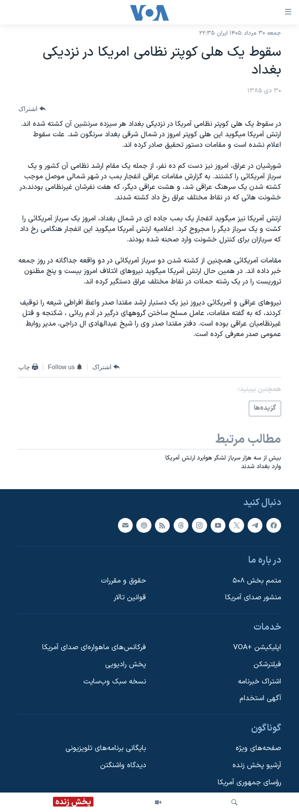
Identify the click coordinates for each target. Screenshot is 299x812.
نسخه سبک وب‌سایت (114, 681)
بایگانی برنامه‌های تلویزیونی (105, 748)
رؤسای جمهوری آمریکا (249, 782)
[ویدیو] (158, 802)
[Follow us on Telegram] (255, 525)
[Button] (32, 109)
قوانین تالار (130, 597)
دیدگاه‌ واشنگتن (123, 765)
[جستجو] (234, 802)
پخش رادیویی (125, 664)
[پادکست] (143, 525)
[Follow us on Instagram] (199, 525)
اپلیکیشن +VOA (257, 647)
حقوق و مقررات (123, 580)
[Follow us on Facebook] (273, 525)
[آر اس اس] (162, 525)
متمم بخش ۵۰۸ (256, 580)
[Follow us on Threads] (181, 525)
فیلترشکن (267, 664)
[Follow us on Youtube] (218, 525)
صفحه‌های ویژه (258, 748)
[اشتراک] (125, 525)
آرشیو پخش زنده (256, 765)
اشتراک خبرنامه (259, 681)
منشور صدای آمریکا (253, 597)
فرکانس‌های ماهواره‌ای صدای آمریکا (94, 647)
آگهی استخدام (260, 698)
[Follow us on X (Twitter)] (236, 525)
